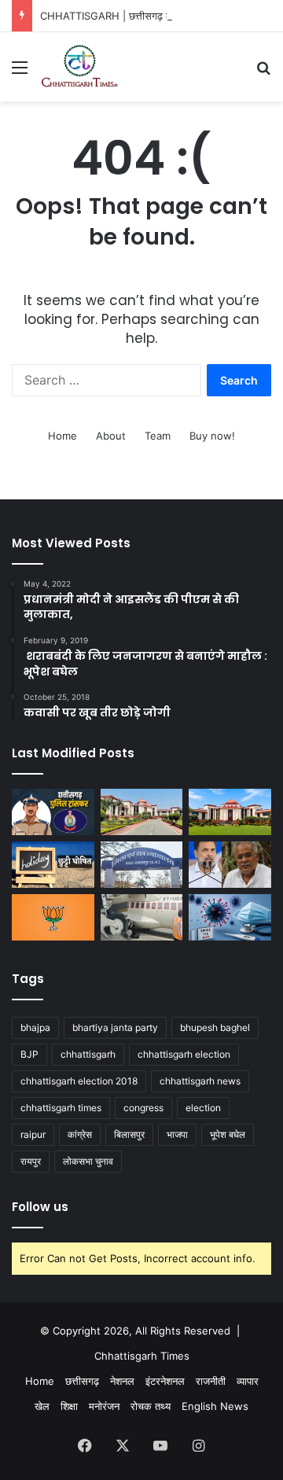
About (111, 435)
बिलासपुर (129, 1134)
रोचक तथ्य (150, 1406)
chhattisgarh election (184, 1054)
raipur (33, 1134)
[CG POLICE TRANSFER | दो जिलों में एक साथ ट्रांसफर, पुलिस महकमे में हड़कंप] (53, 812)
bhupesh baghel (215, 1027)
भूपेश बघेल (227, 1134)
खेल (42, 1406)
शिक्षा (69, 1406)
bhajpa (35, 1027)
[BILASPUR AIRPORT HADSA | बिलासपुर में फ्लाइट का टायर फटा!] (142, 917)
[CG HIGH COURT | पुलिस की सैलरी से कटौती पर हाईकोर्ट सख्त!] (142, 812)
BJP (29, 1054)
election (203, 1108)
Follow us (40, 1206)
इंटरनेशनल (165, 1381)
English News (215, 1406)
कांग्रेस (80, 1134)
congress (143, 1108)
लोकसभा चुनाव (88, 1161)
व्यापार (248, 1381)
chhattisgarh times (60, 1108)
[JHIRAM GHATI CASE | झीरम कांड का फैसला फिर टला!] (142, 864)
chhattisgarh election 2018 (79, 1081)
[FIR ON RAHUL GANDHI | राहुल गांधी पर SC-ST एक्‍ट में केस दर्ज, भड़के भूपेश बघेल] (230, 864)
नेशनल (122, 1381)
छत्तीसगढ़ (82, 1381)
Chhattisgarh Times (141, 1355)
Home (62, 435)
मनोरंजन (104, 1406)
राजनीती (211, 1381)
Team (158, 435)
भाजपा (177, 1134)
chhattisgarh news (200, 1081)
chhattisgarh (88, 1054)
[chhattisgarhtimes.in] (79, 66)
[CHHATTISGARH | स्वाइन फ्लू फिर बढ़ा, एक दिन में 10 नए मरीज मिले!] (230, 917)
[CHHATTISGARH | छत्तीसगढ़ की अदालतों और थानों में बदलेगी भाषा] (230, 812)
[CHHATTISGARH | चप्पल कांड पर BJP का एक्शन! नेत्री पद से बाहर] (53, 917)
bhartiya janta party (115, 1027)
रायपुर (30, 1161)
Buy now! (212, 435)
